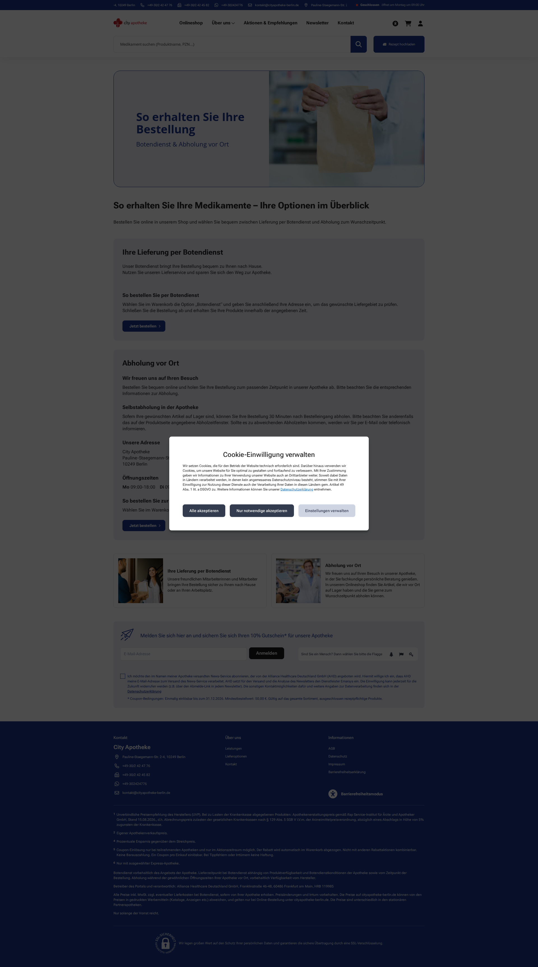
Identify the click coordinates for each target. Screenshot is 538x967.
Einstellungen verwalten (327, 510)
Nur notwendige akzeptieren (261, 510)
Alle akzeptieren (204, 510)
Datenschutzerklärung (296, 489)
